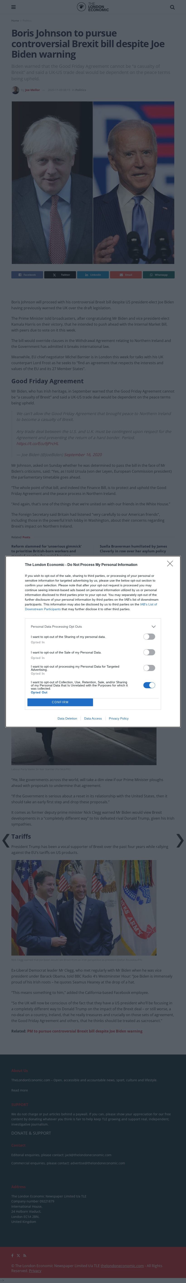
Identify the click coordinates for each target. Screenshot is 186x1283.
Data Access (93, 718)
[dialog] (93, 641)
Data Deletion (67, 718)
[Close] (171, 565)
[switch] (149, 637)
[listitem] (93, 626)
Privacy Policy (119, 718)
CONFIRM (60, 702)
